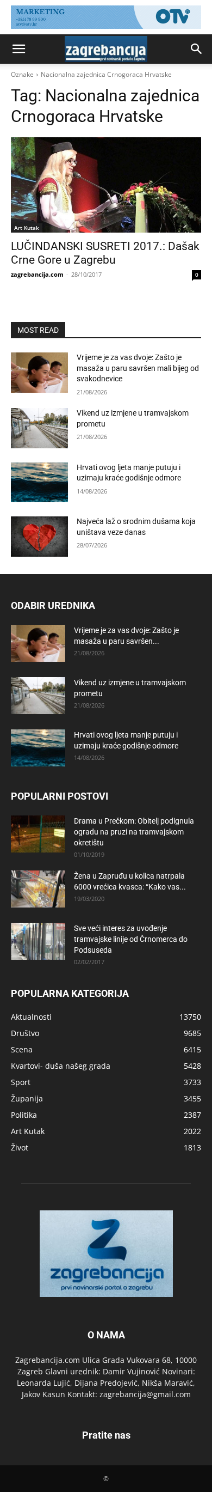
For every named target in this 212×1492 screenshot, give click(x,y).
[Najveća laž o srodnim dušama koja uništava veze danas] (39, 536)
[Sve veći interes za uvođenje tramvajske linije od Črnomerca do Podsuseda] (38, 941)
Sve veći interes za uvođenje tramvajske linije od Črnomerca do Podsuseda (131, 939)
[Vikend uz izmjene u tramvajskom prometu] (39, 428)
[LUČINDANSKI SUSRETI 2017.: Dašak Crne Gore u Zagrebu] (106, 185)
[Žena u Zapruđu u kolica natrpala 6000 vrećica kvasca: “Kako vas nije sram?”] (38, 889)
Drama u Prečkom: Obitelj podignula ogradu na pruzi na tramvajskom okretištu (134, 832)
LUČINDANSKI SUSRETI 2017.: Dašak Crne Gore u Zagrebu (105, 253)
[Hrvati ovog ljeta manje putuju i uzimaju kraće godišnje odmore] (39, 482)
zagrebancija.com (37, 274)
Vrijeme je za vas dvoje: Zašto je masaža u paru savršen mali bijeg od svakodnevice (138, 368)
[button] (18, 49)
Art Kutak (26, 228)
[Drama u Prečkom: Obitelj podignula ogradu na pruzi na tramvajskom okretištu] (38, 834)
